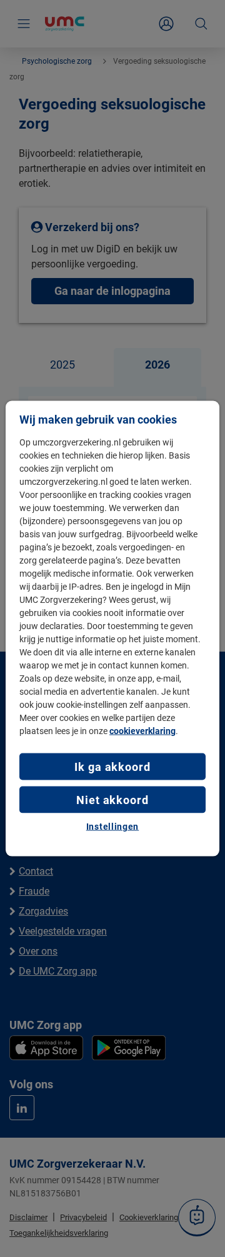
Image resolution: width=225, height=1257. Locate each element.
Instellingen (112, 827)
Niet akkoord (112, 800)
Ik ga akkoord (112, 766)
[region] (112, 629)
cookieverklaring (142, 730)
